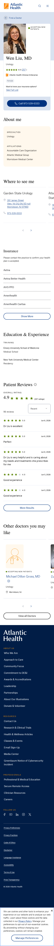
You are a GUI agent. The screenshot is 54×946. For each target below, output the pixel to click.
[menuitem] (24, 653)
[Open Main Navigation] (48, 6)
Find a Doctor (15, 18)
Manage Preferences (27, 937)
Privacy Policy (25, 921)
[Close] (52, 910)
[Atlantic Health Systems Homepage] (13, 6)
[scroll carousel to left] (23, 230)
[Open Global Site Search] (39, 6)
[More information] (35, 384)
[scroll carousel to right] (31, 230)
